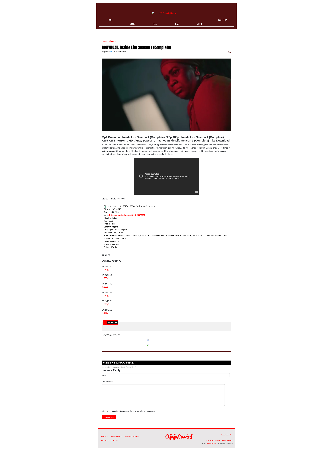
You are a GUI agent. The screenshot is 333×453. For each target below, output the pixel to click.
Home (104, 41)
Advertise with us (227, 435)
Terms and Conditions (131, 436)
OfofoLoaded (211, 443)
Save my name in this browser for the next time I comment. (129, 411)
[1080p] (105, 269)
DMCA (103, 436)
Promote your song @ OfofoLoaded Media (219, 440)
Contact (104, 440)
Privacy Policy (115, 436)
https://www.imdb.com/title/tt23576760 (127, 215)
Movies (112, 41)
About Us (114, 440)
